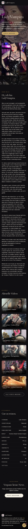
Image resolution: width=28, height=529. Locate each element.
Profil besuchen (14, 495)
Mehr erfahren (9, 37)
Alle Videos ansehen (14, 394)
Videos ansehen (10, 33)
